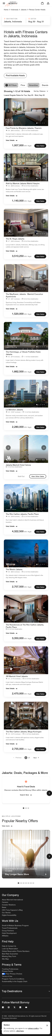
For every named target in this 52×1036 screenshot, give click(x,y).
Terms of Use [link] (7, 976)
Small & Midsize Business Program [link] (15, 925)
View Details (10, 140)
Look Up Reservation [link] (10, 949)
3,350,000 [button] (18, 638)
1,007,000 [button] (18, 145)
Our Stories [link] (6, 913)
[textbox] (14, 21)
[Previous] (8, 110)
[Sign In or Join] (48, 3)
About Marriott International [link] (12, 900)
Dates (33, 19)
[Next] (43, 110)
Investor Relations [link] (9, 905)
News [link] (4, 907)
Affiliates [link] (5, 936)
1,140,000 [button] (18, 200)
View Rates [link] (40, 146)
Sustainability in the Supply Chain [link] (14, 981)
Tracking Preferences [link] (10, 969)
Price (23, 85)
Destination (11, 19)
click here (20, 1031)
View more (6, 826)
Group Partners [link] (8, 931)
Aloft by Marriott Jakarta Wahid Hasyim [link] (23, 183)
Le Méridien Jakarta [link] (14, 410)
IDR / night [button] (27, 146)
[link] (13, 130)
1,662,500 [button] (18, 371)
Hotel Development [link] (9, 933)
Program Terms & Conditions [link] (13, 979)
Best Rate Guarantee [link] (10, 954)
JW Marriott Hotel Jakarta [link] (17, 676)
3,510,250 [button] (18, 256)
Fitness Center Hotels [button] (37, 10)
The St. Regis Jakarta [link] (15, 239)
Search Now (24, 795)
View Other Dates (37, 476)
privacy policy (33, 1028)
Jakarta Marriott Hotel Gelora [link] (18, 465)
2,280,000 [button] (18, 426)
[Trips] (42, 3)
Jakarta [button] (23, 10)
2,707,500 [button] (18, 586)
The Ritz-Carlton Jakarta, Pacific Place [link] (22, 514)
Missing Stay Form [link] (9, 956)
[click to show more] (49, 793)
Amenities (33, 85)
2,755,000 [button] (18, 748)
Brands (45, 85)
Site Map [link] (5, 959)
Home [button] (6, 10)
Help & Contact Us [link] (9, 946)
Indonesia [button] (14, 10)
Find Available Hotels (15, 75)
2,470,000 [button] (18, 693)
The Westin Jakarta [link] (14, 569)
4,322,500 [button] (18, 531)
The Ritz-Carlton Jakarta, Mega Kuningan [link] (23, 731)
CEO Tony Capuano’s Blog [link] (12, 910)
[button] (14, 20)
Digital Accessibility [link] (9, 915)
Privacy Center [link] (7, 971)
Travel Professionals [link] (9, 928)
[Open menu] (4, 3)
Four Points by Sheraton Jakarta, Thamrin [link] (24, 128)
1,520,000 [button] (18, 313)
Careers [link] (5, 902)
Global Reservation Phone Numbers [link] (15, 951)
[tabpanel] (26, 20)
